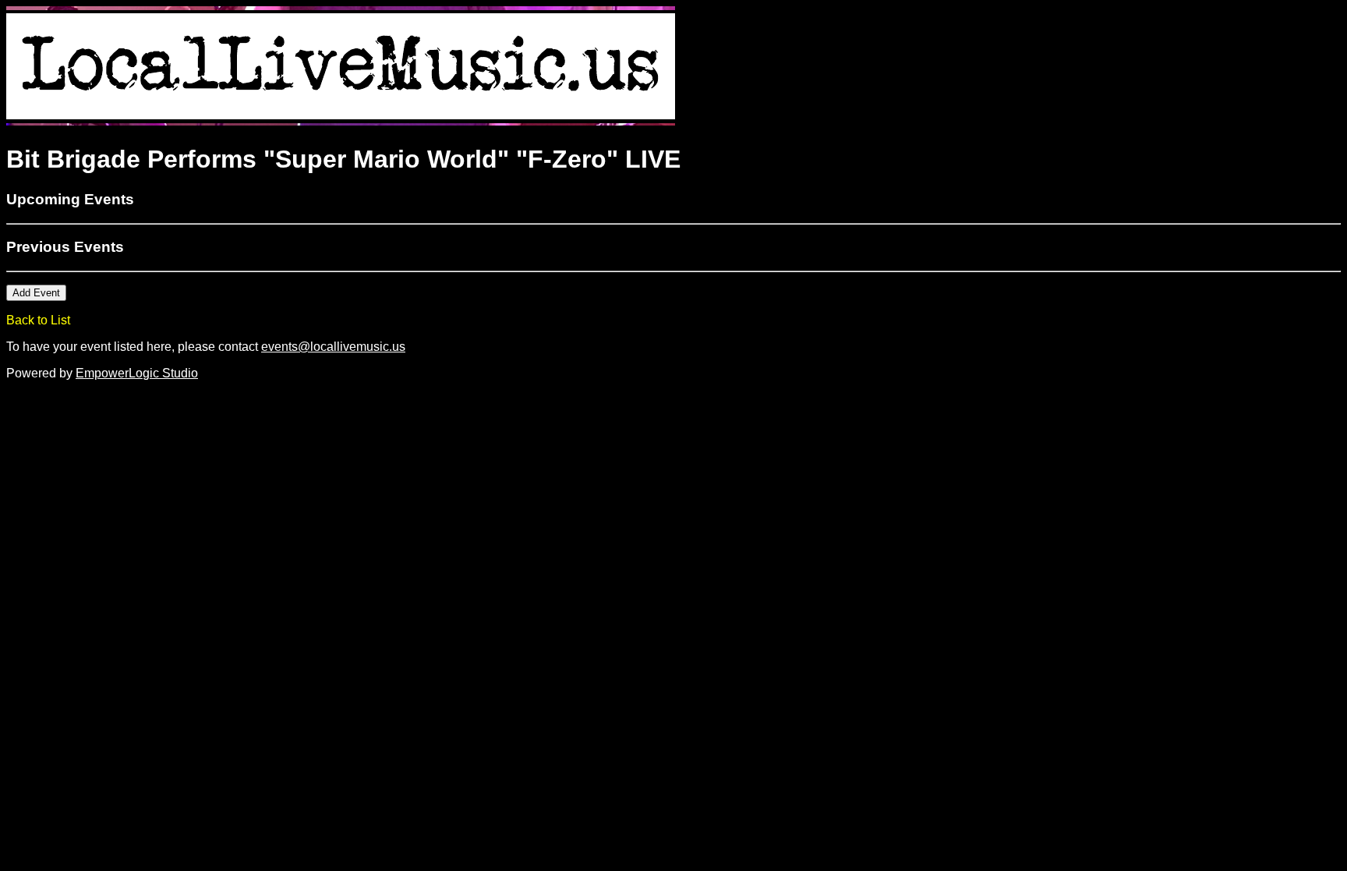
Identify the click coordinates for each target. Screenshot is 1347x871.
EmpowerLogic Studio (137, 373)
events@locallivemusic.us (333, 346)
